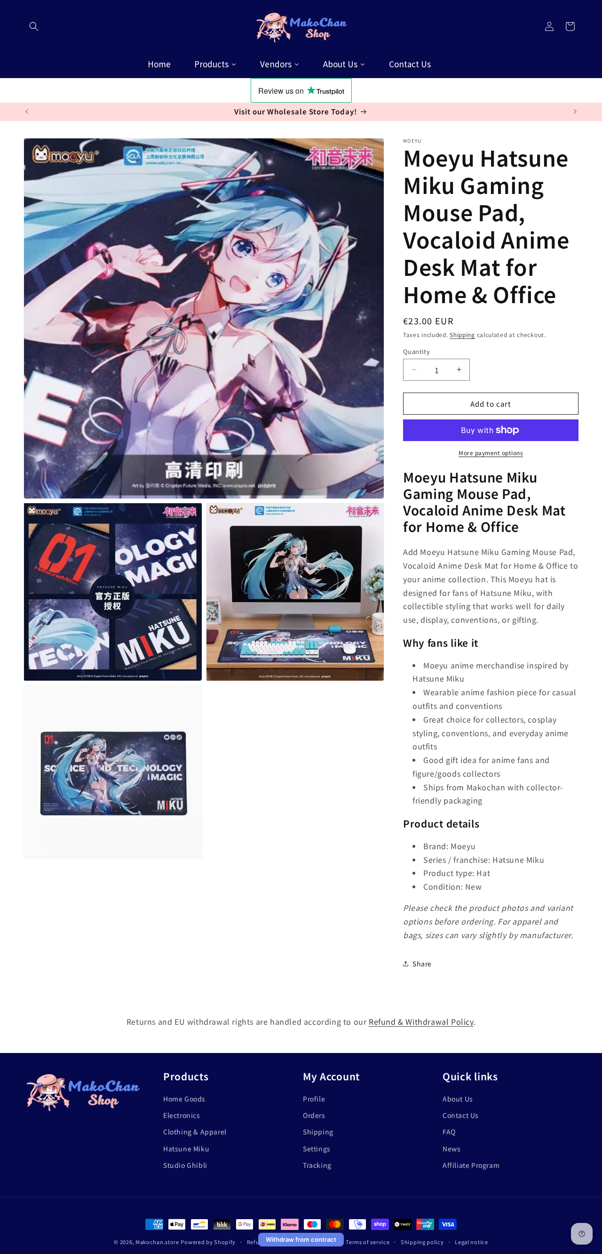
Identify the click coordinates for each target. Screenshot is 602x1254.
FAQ (449, 1131)
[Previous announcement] (26, 112)
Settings (317, 1148)
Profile (314, 1098)
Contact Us (461, 1115)
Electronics (181, 1115)
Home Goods (184, 1098)
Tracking (317, 1164)
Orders (314, 1115)
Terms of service (367, 1241)
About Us (458, 1098)
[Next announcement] (575, 112)
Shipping (462, 334)
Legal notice (471, 1241)
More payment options (491, 453)
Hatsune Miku (186, 1148)
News (451, 1148)
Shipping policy (422, 1241)
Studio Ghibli (185, 1164)
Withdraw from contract (301, 1239)
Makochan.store (157, 1242)
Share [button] (422, 963)
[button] (34, 26)
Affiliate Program (471, 1164)
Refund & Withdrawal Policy (421, 1021)
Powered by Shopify (208, 1242)
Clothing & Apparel (195, 1131)
